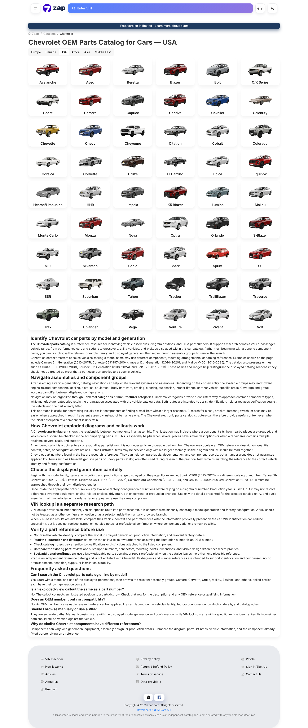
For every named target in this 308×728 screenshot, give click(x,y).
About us (51, 681)
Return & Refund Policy (156, 666)
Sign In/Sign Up (256, 666)
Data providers (151, 681)
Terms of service (152, 674)
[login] (272, 8)
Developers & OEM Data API (154, 709)
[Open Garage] (260, 8)
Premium (51, 689)
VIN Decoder (54, 659)
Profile (250, 659)
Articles (50, 674)
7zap (35, 33)
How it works (54, 666)
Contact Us (253, 674)
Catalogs (49, 33)
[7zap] (54, 8)
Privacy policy (150, 659)
